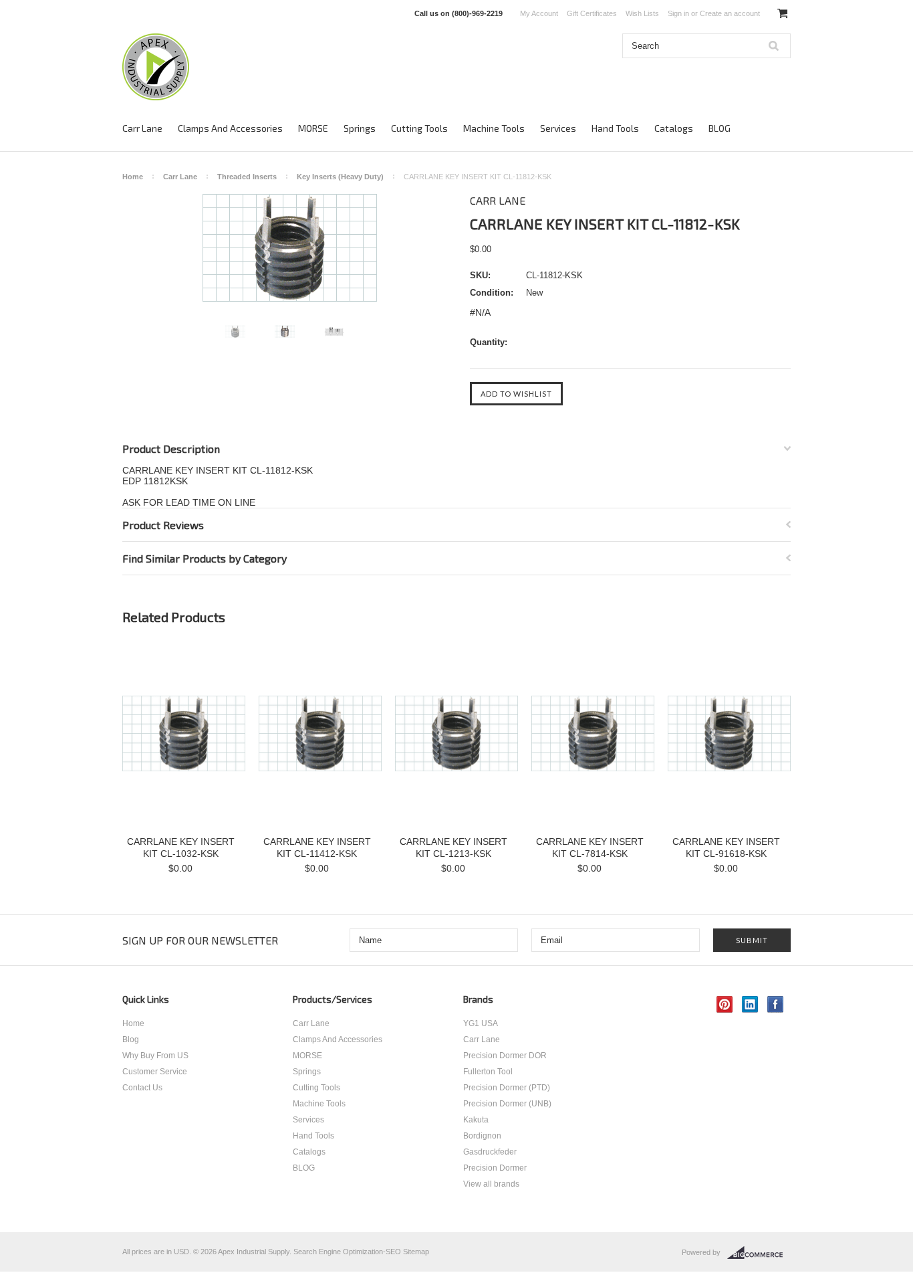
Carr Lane (142, 128)
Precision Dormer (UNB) (507, 1103)
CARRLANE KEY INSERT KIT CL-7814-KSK (590, 847)
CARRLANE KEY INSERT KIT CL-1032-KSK (181, 847)
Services (558, 128)
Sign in (678, 13)
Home (132, 177)
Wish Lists (642, 13)
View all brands (491, 1184)
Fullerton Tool (488, 1071)
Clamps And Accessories (230, 128)
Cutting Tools (419, 128)
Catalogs (673, 128)
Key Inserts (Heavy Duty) (340, 177)
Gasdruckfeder (490, 1152)
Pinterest (724, 1004)
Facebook (775, 1004)
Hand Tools (615, 128)
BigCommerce (759, 1253)
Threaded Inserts (247, 177)
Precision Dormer (495, 1168)
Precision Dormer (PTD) (506, 1087)
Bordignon (482, 1136)
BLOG (719, 128)
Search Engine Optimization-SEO (347, 1252)
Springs (360, 128)
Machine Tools (494, 128)
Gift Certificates (592, 13)
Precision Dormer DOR (505, 1055)
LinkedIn (750, 1004)
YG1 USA (480, 1023)
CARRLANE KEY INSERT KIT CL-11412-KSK (317, 847)
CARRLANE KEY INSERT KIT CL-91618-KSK (726, 847)
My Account (539, 13)
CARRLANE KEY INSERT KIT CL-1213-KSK (453, 847)
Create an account (730, 13)
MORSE (313, 128)
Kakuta (476, 1119)
